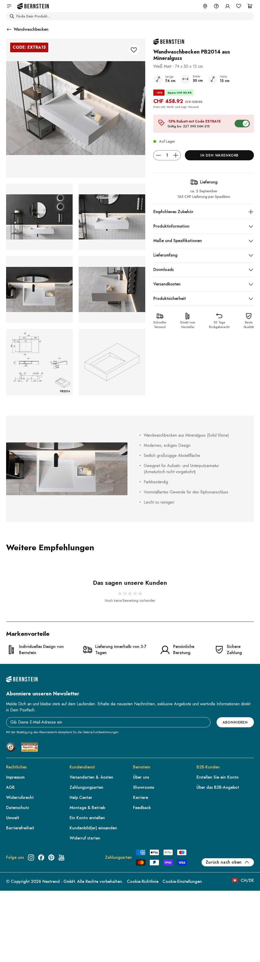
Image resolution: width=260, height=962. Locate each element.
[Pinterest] (51, 857)
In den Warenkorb (219, 155)
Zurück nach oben (224, 862)
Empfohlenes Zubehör (173, 212)
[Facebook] (41, 857)
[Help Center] (216, 6)
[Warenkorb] (250, 6)
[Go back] (9, 29)
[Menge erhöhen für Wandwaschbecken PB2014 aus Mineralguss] (176, 155)
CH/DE (247, 880)
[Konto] (227, 6)
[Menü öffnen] (9, 6)
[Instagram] (31, 857)
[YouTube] (61, 857)
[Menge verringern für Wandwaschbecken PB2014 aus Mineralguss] (158, 155)
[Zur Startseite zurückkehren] (33, 6)
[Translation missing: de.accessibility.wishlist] (239, 6)
